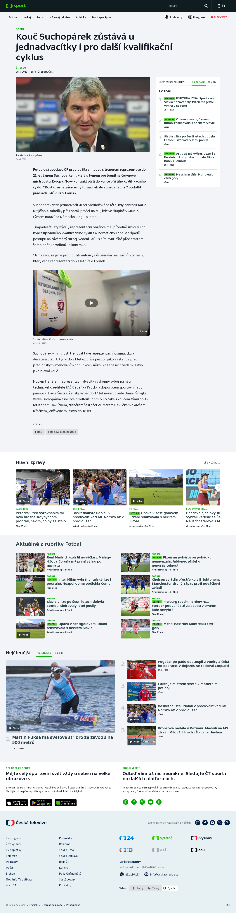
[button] (91, 303)
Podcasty (12, 861)
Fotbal (21, 29)
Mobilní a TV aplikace (19, 879)
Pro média (65, 838)
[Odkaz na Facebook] (134, 802)
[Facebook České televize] (205, 823)
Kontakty (65, 885)
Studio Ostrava (68, 856)
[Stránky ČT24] (126, 839)
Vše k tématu (212, 462)
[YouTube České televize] (212, 823)
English (33, 905)
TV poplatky (13, 850)
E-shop (10, 873)
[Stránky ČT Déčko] (126, 851)
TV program (13, 838)
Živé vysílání (13, 844)
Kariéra (63, 867)
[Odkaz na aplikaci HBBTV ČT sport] (66, 802)
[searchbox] (185, 6)
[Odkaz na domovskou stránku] (21, 6)
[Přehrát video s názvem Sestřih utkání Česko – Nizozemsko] (91, 303)
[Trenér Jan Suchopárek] (83, 114)
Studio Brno (66, 850)
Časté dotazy (67, 879)
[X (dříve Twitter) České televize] (220, 823)
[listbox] (153, 888)
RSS (228, 905)
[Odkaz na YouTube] (151, 802)
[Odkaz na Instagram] (126, 802)
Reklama (64, 844)
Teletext (11, 856)
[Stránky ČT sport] (162, 839)
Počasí (10, 867)
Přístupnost (73, 905)
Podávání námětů (70, 873)
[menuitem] (13, 17)
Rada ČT (64, 861)
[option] (138, 888)
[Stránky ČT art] (159, 851)
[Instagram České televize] (198, 823)
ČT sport (21, 67)
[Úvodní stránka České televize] (26, 823)
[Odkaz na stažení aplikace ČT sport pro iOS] (17, 802)
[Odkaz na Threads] (159, 802)
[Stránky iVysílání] (201, 839)
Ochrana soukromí (52, 905)
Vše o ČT (11, 885)
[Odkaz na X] (142, 802)
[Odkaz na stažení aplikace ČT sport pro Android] (41, 802)
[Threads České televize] (227, 823)
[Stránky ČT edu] (197, 851)
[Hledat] (206, 6)
